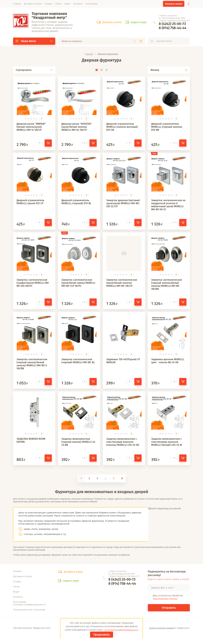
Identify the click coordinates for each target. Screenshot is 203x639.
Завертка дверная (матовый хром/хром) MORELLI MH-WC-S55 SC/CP (123, 203)
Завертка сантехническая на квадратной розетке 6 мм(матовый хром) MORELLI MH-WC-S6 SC (168, 205)
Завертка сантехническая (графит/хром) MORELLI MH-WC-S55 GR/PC (33, 282)
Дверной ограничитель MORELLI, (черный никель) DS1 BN (166, 126)
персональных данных (165, 598)
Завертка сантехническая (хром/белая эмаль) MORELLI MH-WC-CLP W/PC (78, 282)
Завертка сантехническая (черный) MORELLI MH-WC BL (78, 361)
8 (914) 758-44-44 (172, 28)
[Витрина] (96, 70)
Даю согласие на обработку (168, 597)
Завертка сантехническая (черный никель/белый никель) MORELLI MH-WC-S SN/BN (32, 364)
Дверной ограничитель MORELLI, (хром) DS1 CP (30, 202)
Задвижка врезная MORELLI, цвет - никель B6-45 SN (167, 361)
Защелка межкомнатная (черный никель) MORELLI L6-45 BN (78, 441)
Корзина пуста (164, 41)
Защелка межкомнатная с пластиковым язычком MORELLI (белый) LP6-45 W (166, 441)
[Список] (101, 70)
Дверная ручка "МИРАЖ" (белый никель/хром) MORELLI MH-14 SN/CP (31, 126)
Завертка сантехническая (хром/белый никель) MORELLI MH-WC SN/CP (121, 282)
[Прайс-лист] (106, 70)
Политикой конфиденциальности (121, 630)
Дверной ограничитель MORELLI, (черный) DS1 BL (76, 202)
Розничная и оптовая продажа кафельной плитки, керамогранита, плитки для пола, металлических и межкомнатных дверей (52, 26)
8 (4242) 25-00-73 (172, 24)
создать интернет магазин (161, 628)
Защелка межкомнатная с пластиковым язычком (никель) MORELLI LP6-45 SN (122, 441)
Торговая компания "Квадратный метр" (49, 15)
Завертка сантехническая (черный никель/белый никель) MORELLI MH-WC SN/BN (166, 284)
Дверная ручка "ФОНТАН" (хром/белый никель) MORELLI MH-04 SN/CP (76, 126)
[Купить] (48, 143)
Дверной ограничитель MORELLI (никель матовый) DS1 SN (122, 126)
